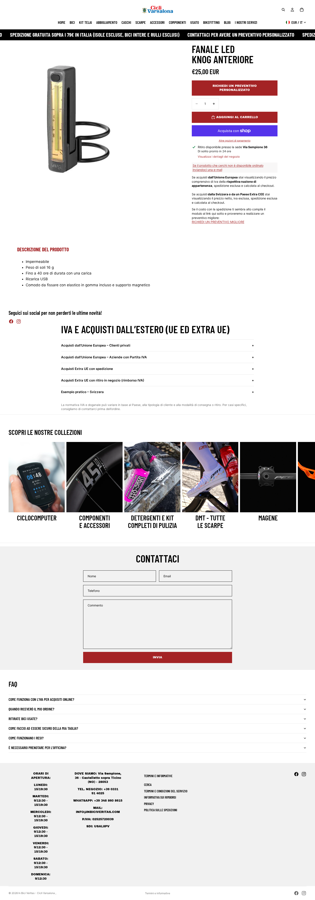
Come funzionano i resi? (26, 738)
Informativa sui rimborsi (160, 797)
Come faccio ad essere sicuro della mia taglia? (43, 728)
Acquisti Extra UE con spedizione (157, 369)
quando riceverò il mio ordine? (31, 709)
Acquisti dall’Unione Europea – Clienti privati (157, 345)
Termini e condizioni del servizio (165, 791)
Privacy (149, 804)
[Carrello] (301, 9)
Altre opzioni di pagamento (234, 140)
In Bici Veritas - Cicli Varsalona (37, 893)
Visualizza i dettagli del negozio (219, 156)
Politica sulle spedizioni (160, 810)
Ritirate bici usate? (23, 718)
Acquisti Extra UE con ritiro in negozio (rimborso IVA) (157, 380)
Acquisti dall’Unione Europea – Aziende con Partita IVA (157, 357)
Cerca (148, 784)
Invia (157, 657)
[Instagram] (18, 321)
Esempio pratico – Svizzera (157, 392)
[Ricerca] (283, 9)
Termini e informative (157, 893)
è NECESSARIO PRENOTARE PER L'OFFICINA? (37, 747)
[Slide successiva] (301, 485)
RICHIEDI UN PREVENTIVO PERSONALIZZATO (235, 88)
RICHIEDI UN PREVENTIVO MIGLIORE (218, 222)
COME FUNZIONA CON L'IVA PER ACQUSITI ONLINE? (41, 699)
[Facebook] (11, 321)
